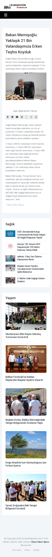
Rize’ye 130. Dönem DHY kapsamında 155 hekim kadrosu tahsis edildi (28, 247)
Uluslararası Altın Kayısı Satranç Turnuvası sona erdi (23, 335)
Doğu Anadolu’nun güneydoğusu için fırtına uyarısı (26, 464)
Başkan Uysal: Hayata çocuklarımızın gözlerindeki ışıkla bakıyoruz (30, 269)
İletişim (36, 550)
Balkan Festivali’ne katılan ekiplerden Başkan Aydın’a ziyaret (24, 378)
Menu (6, 15)
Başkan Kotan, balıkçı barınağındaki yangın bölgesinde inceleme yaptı (25, 421)
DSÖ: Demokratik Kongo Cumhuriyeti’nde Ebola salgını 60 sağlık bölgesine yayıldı (31, 234)
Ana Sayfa (16, 550)
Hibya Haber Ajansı (40, 542)
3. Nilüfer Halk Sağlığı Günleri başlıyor (31, 280)
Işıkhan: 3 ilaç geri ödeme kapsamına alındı (29, 258)
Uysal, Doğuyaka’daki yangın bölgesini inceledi (21, 507)
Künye (27, 550)
